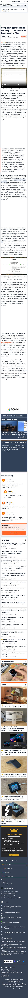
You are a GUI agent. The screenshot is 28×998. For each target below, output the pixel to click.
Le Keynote (3, 882)
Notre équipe (4, 973)
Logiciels (23, 36)
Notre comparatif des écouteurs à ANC (12, 897)
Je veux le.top (4, 881)
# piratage (20, 5)
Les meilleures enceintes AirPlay (10, 891)
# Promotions (5, 5)
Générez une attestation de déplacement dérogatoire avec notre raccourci (13, 953)
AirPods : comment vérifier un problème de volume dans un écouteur (13, 942)
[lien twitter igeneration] (20, 961)
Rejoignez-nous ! (14, 855)
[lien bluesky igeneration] (23, 961)
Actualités (6, 540)
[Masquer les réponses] (2, 494)
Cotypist (3, 42)
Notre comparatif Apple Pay (9, 895)
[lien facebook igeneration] (17, 961)
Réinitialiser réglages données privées (14, 988)
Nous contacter (4, 976)
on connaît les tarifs (6, 342)
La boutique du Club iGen (7, 883)
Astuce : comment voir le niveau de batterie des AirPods (12, 949)
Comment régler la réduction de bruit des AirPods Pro (13, 951)
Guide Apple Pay (5, 945)
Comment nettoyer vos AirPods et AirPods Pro (12, 944)
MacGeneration (8, 868)
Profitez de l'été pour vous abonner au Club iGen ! (13, 10)
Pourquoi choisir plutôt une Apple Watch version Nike (13, 947)
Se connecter (14, 533)
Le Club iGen (8, 864)
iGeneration (7, 872)
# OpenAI (12, 5)
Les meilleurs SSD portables (9, 893)
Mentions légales (5, 969)
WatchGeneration (9, 876)
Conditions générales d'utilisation (9, 970)
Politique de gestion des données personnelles (12, 972)
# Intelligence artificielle (8, 415)
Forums (3, 879)
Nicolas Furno (5, 36)
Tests (4, 685)
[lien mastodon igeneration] (14, 961)
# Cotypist (19, 415)
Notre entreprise (5, 975)
